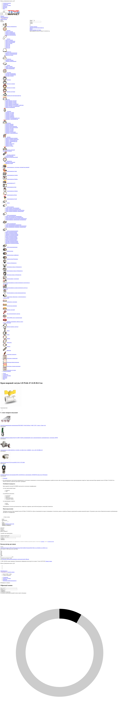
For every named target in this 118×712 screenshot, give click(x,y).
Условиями (42, 541)
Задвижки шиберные (9, 116)
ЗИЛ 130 (12, 547)
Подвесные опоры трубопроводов (14, 274)
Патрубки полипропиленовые (11, 242)
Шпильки (9, 350)
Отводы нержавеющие (10, 42)
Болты (8, 330)
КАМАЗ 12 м (40, 547)
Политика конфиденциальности (9, 580)
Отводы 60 (7, 45)
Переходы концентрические (11, 52)
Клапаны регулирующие (10, 131)
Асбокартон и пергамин (12, 301)
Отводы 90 (7, 44)
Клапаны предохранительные (11, 127)
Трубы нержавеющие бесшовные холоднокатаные (15, 225)
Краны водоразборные (10, 107)
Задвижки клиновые (9, 115)
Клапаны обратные (9, 124)
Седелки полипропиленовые (11, 238)
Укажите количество (4, 535)
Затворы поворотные (9, 143)
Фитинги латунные (11, 91)
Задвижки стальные (9, 114)
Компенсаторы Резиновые (12, 259)
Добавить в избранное (6, 525)
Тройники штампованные (10, 61)
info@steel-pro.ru (3, 570)
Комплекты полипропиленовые (12, 243)
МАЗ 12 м (35, 547)
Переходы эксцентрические (11, 53)
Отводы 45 (7, 46)
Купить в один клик (10, 523)
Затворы (8, 137)
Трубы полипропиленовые (12, 230)
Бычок (18, 547)
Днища (8, 65)
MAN (31, 547)
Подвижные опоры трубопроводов (14, 266)
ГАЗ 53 (8, 547)
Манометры (9, 161)
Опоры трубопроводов (11, 262)
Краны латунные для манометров (12, 106)
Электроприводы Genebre (12, 175)
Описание (5, 478)
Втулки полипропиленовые (11, 236)
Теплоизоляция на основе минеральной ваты (16, 292)
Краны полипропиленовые (11, 239)
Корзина (2, 16)
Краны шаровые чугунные (11, 102)
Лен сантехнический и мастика (13, 313)
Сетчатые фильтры (9, 156)
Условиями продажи (50, 541)
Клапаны (9, 123)
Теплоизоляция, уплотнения (13, 278)
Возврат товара (49, 561)
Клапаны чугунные (9, 129)
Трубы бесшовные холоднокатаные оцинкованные (16, 218)
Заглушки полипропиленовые (11, 240)
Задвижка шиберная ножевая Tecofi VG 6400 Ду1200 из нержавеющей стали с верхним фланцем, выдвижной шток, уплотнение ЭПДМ (29, 437)
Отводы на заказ (8, 43)
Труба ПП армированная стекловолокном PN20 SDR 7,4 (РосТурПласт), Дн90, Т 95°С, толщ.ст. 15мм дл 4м (23, 425)
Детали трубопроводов (12, 26)
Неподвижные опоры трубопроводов (15, 270)
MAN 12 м (45, 547)
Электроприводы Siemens (12, 191)
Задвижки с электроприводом (11, 119)
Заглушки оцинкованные (10, 74)
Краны (8, 99)
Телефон (2, 538)
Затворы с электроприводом (11, 140)
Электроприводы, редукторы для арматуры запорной (18, 167)
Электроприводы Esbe (11, 187)
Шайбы (8, 338)
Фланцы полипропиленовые (11, 237)
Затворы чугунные (9, 145)
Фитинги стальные (11, 83)
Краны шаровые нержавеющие (11, 104)
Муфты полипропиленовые (11, 232)
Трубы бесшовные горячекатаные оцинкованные (15, 219)
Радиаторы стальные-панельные (13, 366)
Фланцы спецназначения (10, 34)
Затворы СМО (8, 142)
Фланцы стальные (9, 31)
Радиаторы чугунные (11, 370)
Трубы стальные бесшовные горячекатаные (14, 211)
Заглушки (9, 72)
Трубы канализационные (12, 247)
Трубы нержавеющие (11, 223)
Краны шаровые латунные (11, 100)
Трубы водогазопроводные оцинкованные (14, 217)
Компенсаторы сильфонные (13, 255)
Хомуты (8, 346)
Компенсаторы (10, 251)
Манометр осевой (9, 163)
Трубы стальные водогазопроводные (13, 209)
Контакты (5, 7)
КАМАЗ (24, 547)
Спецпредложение (7, 371)
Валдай (5, 547)
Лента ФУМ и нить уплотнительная (14, 317)
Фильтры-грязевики (11, 154)
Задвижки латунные (9, 113)
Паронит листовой (11, 309)
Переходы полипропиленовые (11, 235)
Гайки (8, 334)
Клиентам (5, 6)
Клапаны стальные (9, 130)
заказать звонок (3, 19)
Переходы (9, 51)
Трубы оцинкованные (11, 215)
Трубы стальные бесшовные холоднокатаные (14, 210)
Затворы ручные (8, 144)
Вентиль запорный (11, 149)
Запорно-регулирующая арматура (14, 95)
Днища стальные (8, 66)
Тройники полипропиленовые (11, 234)
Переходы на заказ (9, 55)
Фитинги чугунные (11, 87)
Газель (1, 547)
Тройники (9, 59)
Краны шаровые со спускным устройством (14, 105)
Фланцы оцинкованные (10, 33)
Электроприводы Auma (12, 171)
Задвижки (9, 111)
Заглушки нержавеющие (10, 73)
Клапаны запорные (9, 125)
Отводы (8, 38)
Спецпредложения (7, 3)
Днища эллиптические (10, 67)
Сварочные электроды (11, 354)
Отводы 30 (7, 47)
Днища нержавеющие (10, 68)
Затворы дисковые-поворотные (12, 139)
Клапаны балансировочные (11, 126)
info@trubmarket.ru (4, 17)
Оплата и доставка (7, 5)
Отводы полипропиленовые (11, 233)
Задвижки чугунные (9, 112)
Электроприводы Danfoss (12, 179)
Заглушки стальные (9, 75)
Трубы (8, 202)
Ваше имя (2, 588)
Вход (4, 8)
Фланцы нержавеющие (10, 32)
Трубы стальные (10, 206)
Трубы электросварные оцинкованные (13, 216)
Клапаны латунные (9, 128)
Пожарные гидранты (7, 151)
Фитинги (9, 79)
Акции (4, 373)
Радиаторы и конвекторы (12, 358)
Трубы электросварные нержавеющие (13, 224)
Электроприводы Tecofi (12, 198)
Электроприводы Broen (12, 195)
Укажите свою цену (4, 536)
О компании (5, 4)
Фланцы (8, 30)
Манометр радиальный (10, 162)
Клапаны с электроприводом (11, 133)
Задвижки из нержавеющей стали (12, 118)
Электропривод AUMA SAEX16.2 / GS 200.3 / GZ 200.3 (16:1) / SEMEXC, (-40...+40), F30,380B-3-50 (21, 450)
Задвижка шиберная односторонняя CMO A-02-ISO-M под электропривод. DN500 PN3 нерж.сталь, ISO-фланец (23, 474)
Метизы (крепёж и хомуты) (12, 326)
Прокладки (9, 342)
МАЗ (21, 547)
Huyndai (28, 547)
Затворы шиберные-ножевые (11, 138)
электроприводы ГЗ (11, 183)
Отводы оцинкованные (10, 41)
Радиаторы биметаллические (13, 362)
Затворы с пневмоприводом (11, 141)
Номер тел (3, 589)
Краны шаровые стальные (10, 101)
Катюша (15, 547)
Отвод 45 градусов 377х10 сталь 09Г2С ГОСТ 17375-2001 (12, 462)
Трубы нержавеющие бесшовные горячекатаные (15, 227)
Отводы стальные (9, 40)
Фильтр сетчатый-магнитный (11, 157)
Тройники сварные (9, 60)
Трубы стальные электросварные (12, 207)
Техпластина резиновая (12, 305)
